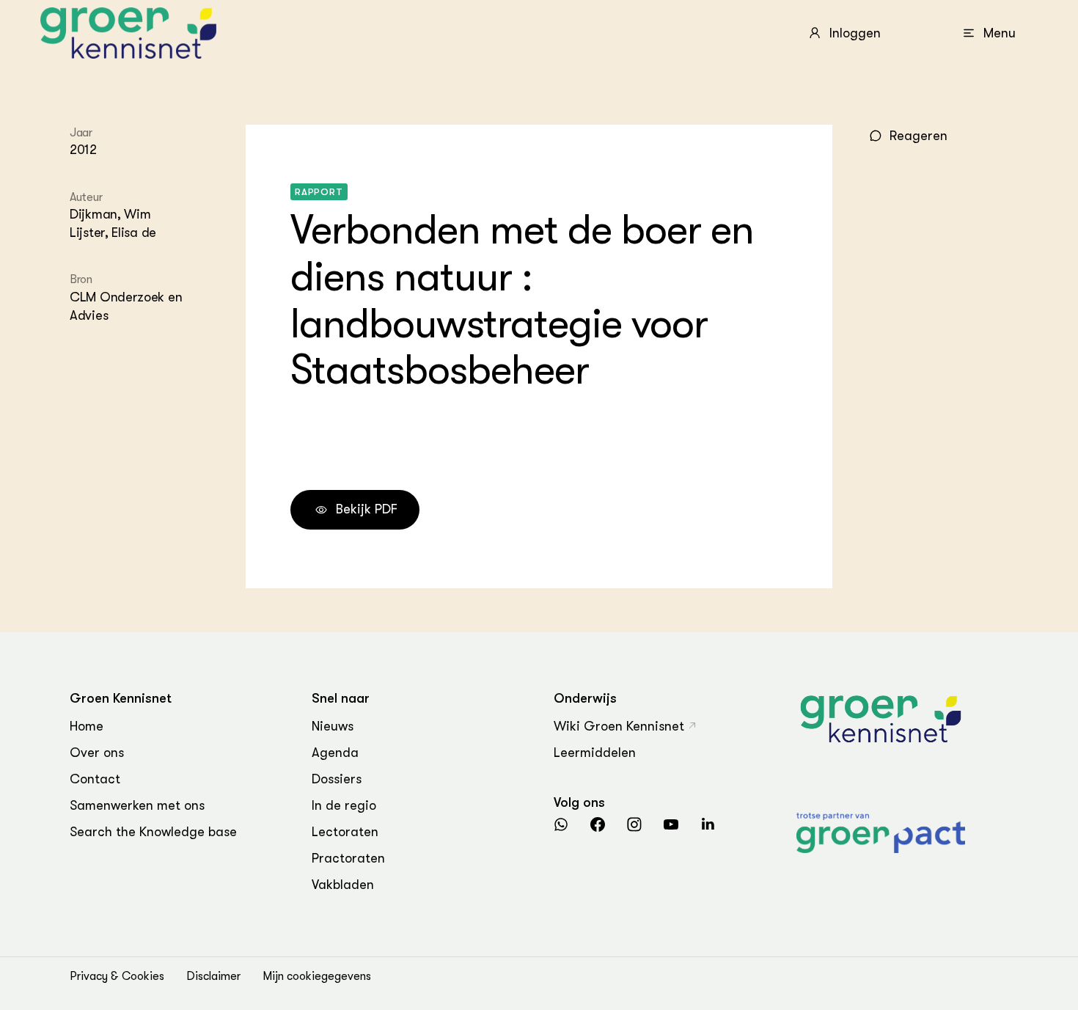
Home (86, 726)
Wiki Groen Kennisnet (619, 726)
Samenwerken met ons (137, 805)
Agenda (335, 752)
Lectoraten (345, 831)
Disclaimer (213, 976)
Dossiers (337, 779)
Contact (95, 779)
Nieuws (332, 726)
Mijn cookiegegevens (317, 976)
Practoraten (348, 858)
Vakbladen (343, 884)
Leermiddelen (595, 752)
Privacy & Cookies (117, 976)
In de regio (344, 805)
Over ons (97, 752)
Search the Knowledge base (153, 831)
